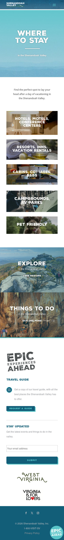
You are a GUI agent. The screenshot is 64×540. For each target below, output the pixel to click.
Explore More (32, 320)
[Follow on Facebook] (26, 513)
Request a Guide (20, 408)
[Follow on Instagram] (38, 513)
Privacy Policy (32, 533)
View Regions (32, 275)
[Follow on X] (32, 513)
